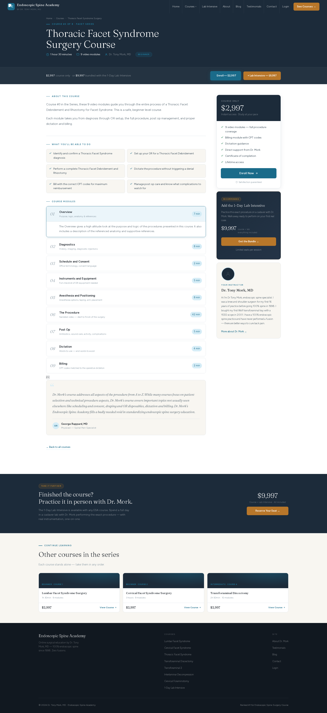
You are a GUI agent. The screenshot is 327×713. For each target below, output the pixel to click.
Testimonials (254, 6)
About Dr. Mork (280, 641)
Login (285, 6)
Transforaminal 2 (173, 667)
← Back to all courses (58, 447)
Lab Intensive (209, 6)
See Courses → (306, 6)
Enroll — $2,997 (226, 75)
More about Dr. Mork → (234, 331)
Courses (191, 6)
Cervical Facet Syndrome (177, 647)
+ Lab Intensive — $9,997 (262, 75)
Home (175, 6)
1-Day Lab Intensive (174, 687)
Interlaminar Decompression (179, 674)
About (226, 6)
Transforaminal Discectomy (178, 661)
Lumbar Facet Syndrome (177, 641)
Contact (272, 6)
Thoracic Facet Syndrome (177, 654)
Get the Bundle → (248, 241)
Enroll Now (246, 173)
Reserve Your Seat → (267, 510)
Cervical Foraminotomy (176, 681)
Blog (238, 6)
